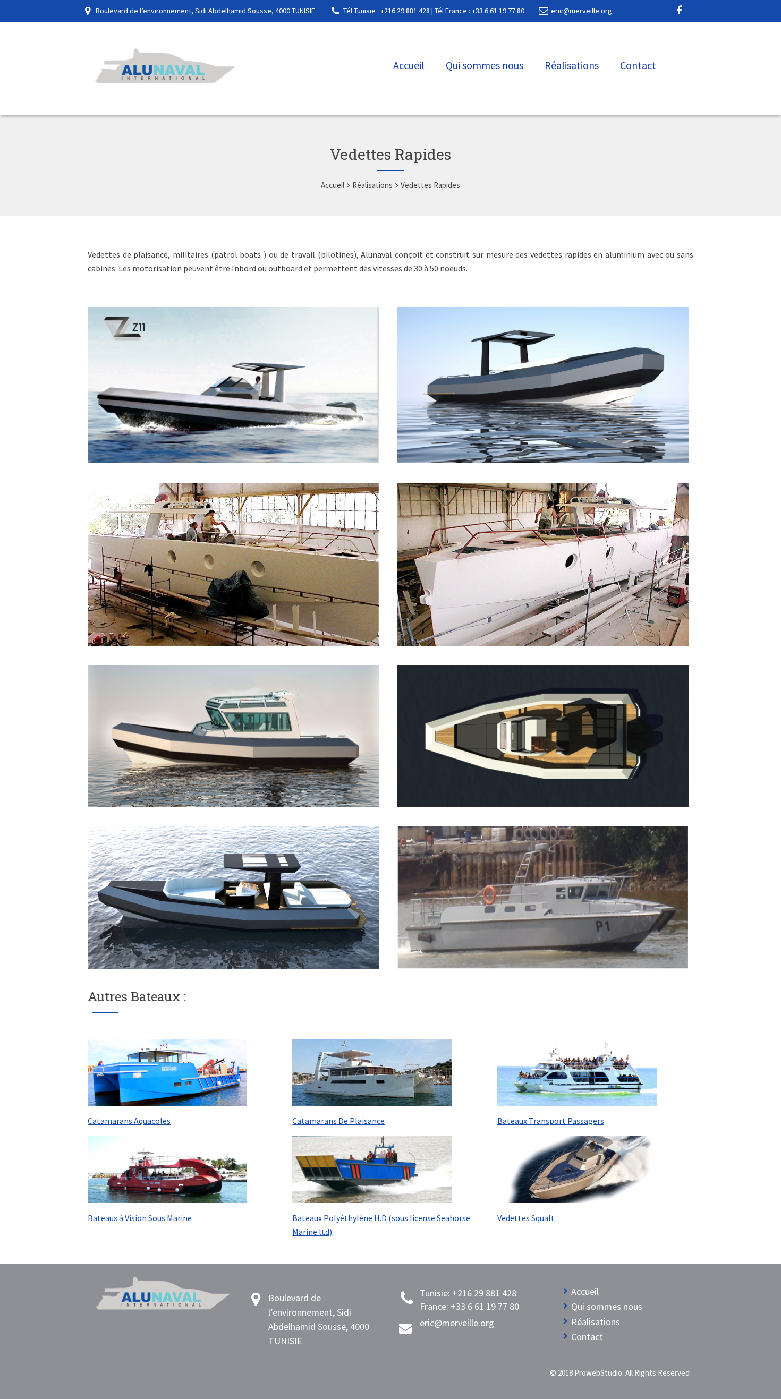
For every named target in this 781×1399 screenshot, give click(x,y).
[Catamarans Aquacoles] (167, 1101)
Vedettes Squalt (526, 1218)
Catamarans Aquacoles (129, 1120)
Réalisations (572, 65)
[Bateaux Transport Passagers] (577, 1101)
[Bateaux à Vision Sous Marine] (167, 1198)
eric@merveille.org (581, 10)
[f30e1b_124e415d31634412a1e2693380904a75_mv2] (543, 804)
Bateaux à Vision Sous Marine (140, 1218)
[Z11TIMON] (233, 804)
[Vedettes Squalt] (577, 1198)
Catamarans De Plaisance (338, 1120)
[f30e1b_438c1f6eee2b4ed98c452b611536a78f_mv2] (233, 965)
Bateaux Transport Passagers (550, 1120)
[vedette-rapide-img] (543, 642)
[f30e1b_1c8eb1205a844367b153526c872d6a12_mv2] (233, 642)
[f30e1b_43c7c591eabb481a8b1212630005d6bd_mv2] (233, 460)
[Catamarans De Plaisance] (372, 1101)
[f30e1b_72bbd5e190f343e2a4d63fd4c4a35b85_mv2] (543, 460)
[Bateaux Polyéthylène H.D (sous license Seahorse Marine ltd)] (372, 1198)
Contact (638, 65)
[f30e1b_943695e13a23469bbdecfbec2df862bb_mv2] (543, 965)
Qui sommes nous (484, 65)
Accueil (409, 65)
